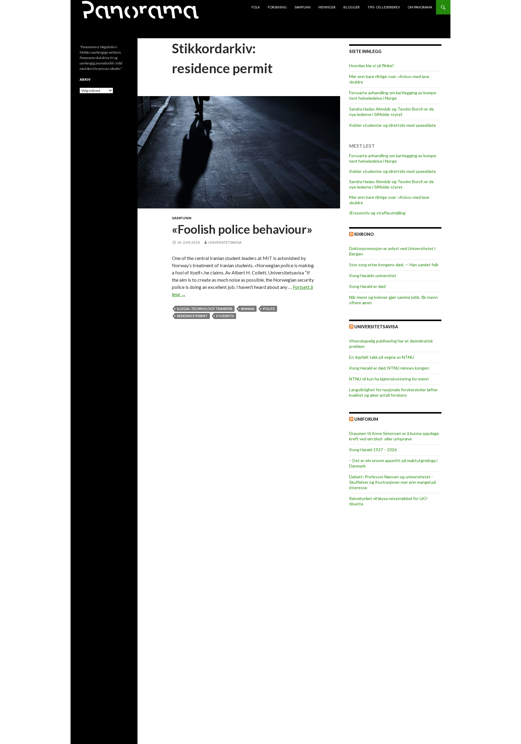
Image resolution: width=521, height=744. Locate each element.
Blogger (351, 7)
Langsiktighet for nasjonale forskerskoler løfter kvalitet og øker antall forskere (393, 392)
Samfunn (303, 7)
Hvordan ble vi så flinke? (371, 65)
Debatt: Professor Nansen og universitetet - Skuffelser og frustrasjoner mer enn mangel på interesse (392, 482)
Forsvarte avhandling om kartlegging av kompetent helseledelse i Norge (393, 95)
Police (269, 309)
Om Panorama (420, 7)
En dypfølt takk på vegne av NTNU (381, 357)
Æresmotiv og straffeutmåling (377, 212)
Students (225, 316)
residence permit (192, 316)
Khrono (364, 234)
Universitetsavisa (225, 242)
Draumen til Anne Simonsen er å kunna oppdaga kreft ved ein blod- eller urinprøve (394, 436)
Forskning (277, 7)
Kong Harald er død (367, 286)
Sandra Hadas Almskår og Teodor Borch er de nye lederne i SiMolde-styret (391, 111)
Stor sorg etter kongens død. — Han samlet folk (393, 264)
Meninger (327, 7)
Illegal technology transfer (204, 309)
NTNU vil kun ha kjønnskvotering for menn (389, 378)
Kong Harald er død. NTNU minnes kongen (389, 367)
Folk (255, 7)
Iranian (247, 309)
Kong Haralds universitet (372, 275)
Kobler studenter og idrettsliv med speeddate (392, 125)
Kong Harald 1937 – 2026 (373, 449)
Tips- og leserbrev (384, 7)
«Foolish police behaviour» (242, 229)
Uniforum (366, 419)
